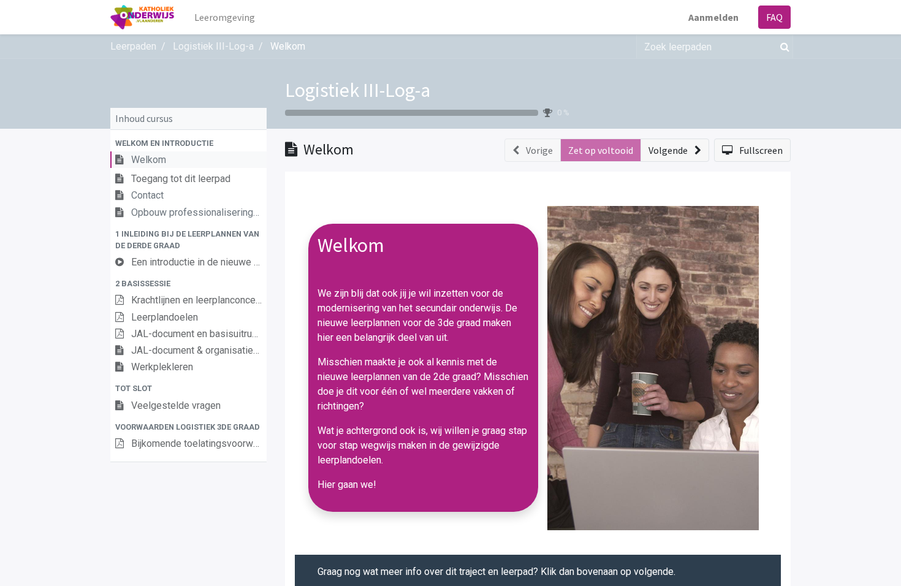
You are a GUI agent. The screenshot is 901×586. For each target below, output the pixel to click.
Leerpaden (133, 46)
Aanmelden (713, 17)
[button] (188, 143)
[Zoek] (782, 46)
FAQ (774, 17)
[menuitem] (224, 17)
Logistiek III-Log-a (357, 90)
